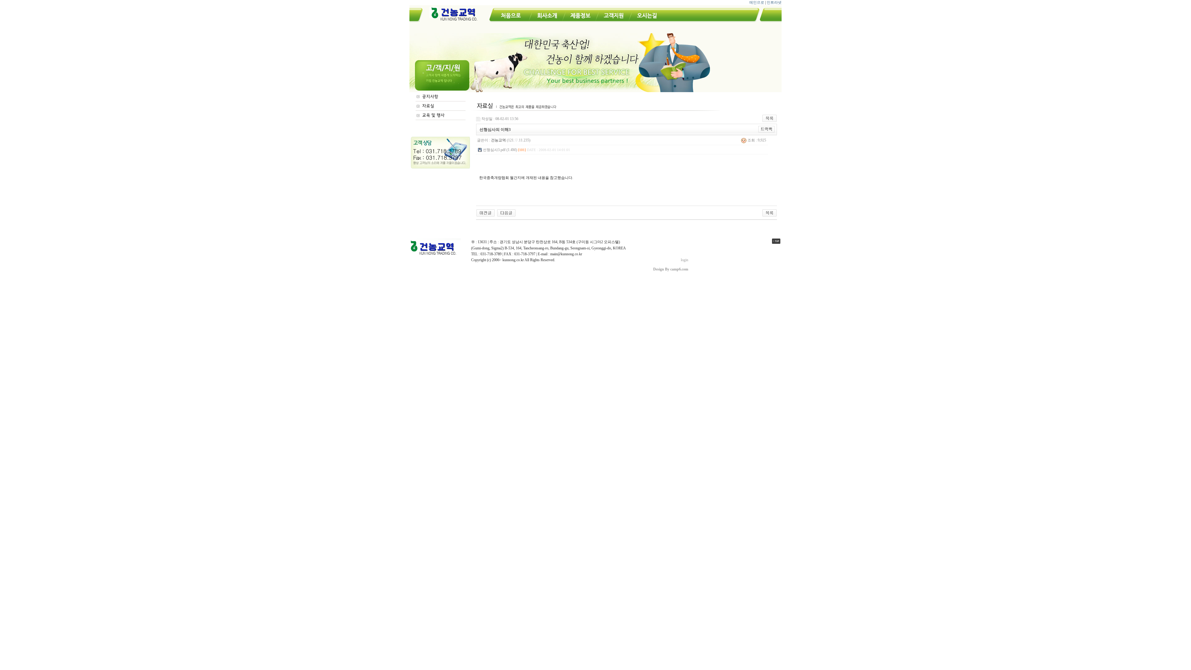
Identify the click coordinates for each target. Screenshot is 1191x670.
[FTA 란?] (485, 212)
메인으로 (756, 2)
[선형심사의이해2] (506, 212)
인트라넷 (774, 2)
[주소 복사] (766, 129)
